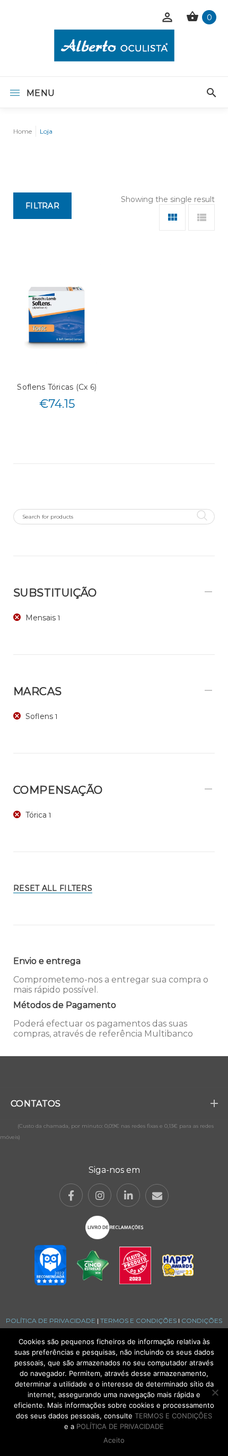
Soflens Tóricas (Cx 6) (57, 387)
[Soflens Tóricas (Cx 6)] (57, 317)
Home (22, 131)
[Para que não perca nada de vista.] (114, 45)
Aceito (114, 1440)
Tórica (36, 815)
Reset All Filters (52, 888)
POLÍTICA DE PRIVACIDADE (50, 1321)
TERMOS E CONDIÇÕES (138, 1321)
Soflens (39, 716)
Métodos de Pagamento (64, 1005)
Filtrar (42, 205)
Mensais (40, 617)
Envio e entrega (47, 961)
